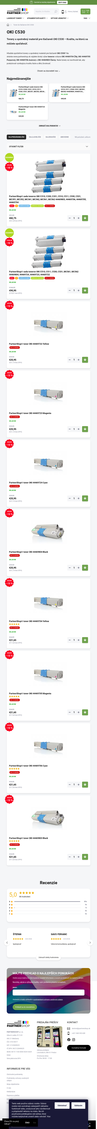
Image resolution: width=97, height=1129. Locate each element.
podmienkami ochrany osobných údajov (48, 999)
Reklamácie (11, 1092)
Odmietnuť (62, 1105)
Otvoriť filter (16, 146)
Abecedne (64, 137)
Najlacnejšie (35, 137)
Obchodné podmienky (15, 1074)
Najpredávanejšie (16, 137)
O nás (9, 1088)
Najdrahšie (51, 137)
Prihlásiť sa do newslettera (25, 1007)
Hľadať (55, 11)
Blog (8, 1103)
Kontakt (10, 1099)
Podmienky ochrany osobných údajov (18, 1079)
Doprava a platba (13, 1095)
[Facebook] (69, 1039)
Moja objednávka (13, 1084)
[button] (90, 943)
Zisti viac (62, 2)
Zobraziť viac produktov (48, 126)
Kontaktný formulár (79, 1048)
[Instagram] (73, 1039)
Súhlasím (78, 1105)
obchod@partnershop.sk (81, 1028)
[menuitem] (16, 18)
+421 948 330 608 (78, 1033)
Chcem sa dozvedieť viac (47, 71)
